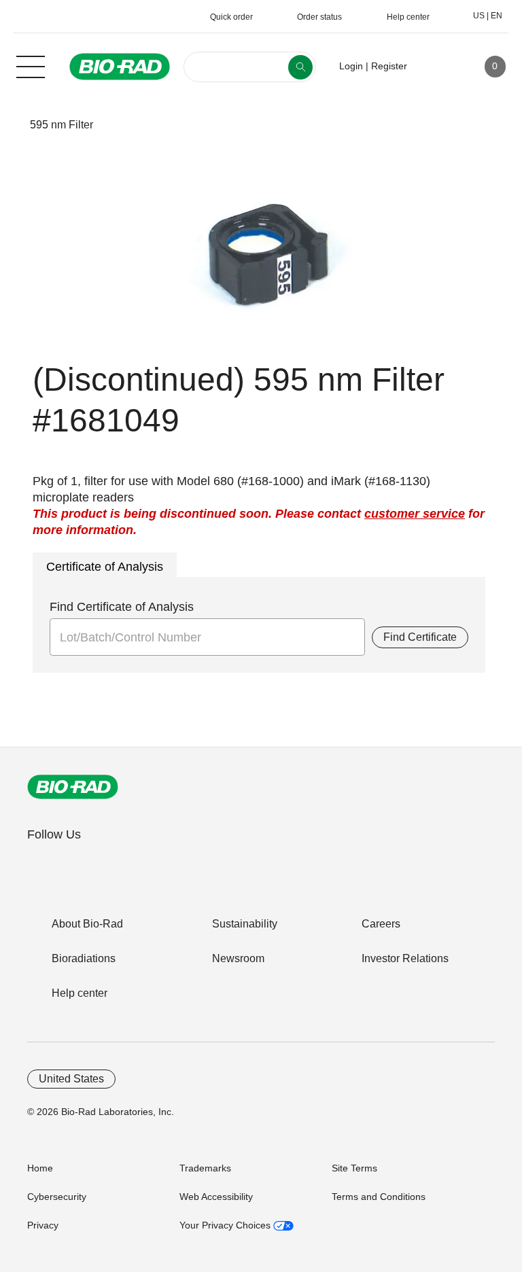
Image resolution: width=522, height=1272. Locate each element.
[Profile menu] (437, 66)
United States (71, 1078)
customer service (414, 513)
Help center (79, 993)
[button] (8, 125)
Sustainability (244, 924)
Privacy (42, 1225)
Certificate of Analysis (104, 566)
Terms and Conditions (378, 1196)
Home (40, 1168)
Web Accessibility (216, 1196)
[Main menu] (31, 65)
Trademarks (205, 1168)
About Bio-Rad (87, 924)
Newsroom (238, 958)
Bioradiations (84, 958)
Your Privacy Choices (226, 1225)
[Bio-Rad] (72, 787)
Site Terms (354, 1168)
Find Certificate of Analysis (122, 607)
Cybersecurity (56, 1196)
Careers (381, 924)
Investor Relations (405, 958)
